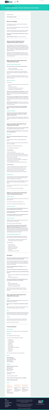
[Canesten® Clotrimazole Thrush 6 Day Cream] (18, 388)
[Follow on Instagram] (41, 0)
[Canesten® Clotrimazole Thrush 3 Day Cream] (25, 388)
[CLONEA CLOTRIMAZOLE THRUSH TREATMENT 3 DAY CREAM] (10, 389)
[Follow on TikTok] (43, 0)
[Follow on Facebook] (40, 0)
